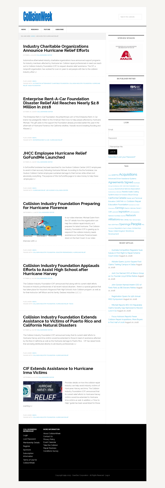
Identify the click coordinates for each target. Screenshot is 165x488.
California (113, 198)
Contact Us (48, 436)
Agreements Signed (120, 182)
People (136, 224)
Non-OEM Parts (113, 224)
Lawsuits (115, 212)
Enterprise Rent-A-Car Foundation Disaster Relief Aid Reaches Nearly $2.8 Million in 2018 (61, 102)
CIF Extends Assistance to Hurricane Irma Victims (58, 370)
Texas (71, 304)
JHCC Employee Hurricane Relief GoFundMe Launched (55, 155)
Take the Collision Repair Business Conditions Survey (50, 448)
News (34, 81)
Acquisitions (128, 174)
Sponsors (27, 450)
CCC (125, 201)
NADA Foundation (34, 85)
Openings (124, 224)
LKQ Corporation (134, 212)
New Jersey (124, 220)
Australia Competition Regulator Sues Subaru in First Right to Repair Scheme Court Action (125, 253)
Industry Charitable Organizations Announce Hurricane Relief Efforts (56, 48)
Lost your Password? (126, 157)
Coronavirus (132, 205)
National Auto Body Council (116, 216)
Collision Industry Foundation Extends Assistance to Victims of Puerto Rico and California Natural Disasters (62, 321)
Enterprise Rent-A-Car (41, 140)
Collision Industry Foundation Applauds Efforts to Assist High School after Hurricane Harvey (61, 269)
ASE (121, 186)
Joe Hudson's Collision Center (57, 190)
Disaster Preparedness (64, 252)
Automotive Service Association (127, 189)
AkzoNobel (136, 182)
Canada (122, 198)
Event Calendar (49, 442)
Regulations (118, 228)
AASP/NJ (115, 175)
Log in (107, 475)
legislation (124, 211)
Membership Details (31, 443)
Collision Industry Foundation (80, 83)
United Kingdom (119, 231)
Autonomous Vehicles (114, 192)
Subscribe (112, 157)
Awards (125, 192)
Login (25, 435)
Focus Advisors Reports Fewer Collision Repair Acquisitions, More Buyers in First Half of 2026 (125, 319)
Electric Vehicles (130, 208)
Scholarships (136, 228)
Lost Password (29, 439)
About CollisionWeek (51, 433)
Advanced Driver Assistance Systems (122, 179)
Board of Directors (121, 195)
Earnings (119, 208)
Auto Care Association (129, 186)
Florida (138, 208)
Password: (112, 138)
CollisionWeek (37, 16)
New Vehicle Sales (135, 220)
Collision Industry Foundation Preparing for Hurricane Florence (61, 205)
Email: (110, 130)
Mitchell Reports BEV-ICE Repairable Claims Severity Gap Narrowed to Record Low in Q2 (125, 308)
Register (26, 446)
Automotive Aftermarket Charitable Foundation (51, 83)
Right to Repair (127, 228)
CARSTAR (119, 201)
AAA (109, 175)
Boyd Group (133, 195)
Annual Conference (113, 186)
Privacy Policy (49, 439)
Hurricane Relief (56, 140)
